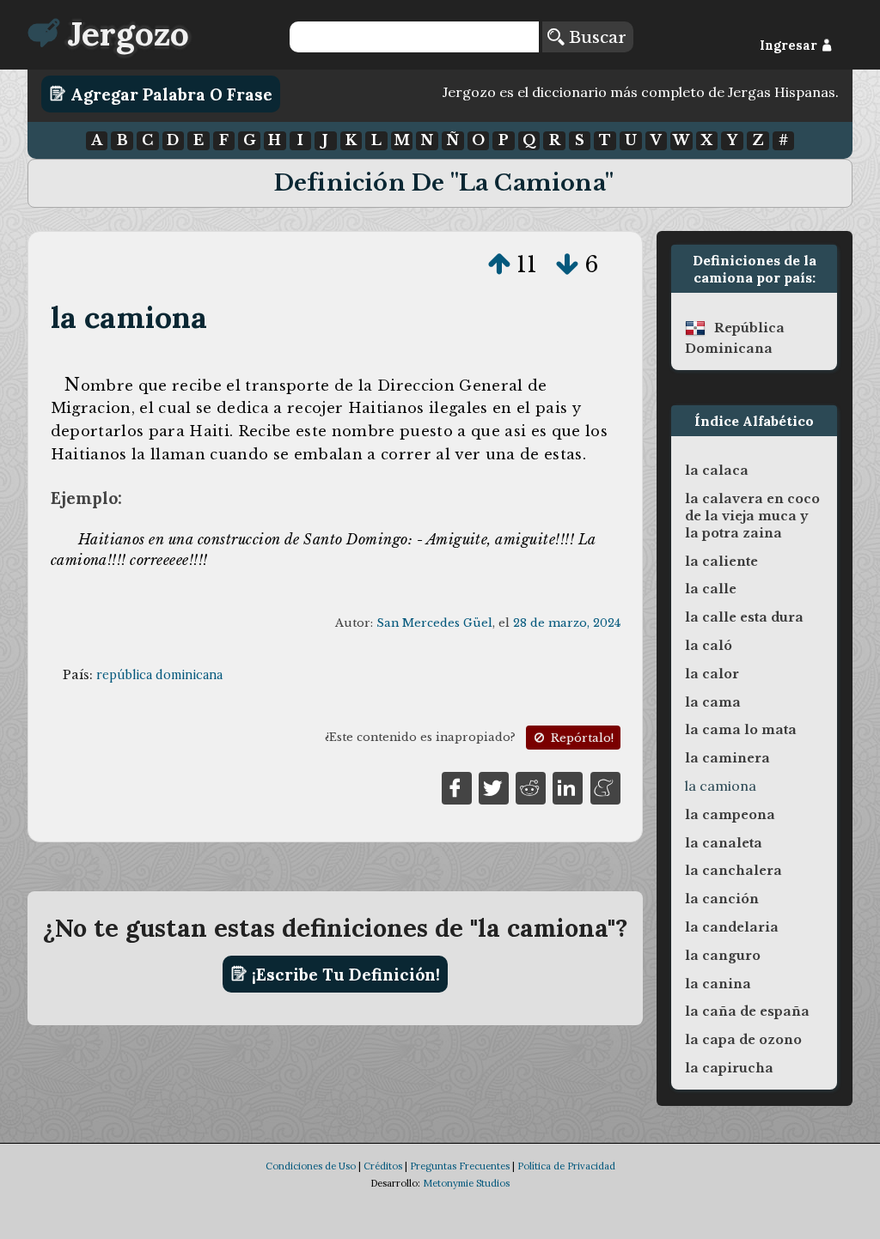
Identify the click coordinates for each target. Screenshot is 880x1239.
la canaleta (723, 843)
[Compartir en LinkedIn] (568, 786)
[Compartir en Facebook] (457, 786)
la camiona (129, 317)
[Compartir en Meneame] (605, 786)
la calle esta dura (744, 617)
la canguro (723, 955)
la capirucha (729, 1068)
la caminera (727, 758)
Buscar (595, 37)
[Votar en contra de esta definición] (567, 264)
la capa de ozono (743, 1040)
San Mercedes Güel (434, 622)
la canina (718, 984)
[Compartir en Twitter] (494, 786)
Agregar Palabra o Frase (169, 93)
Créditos (383, 1166)
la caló (708, 645)
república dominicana (159, 675)
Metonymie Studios (466, 1183)
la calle (710, 589)
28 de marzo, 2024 (566, 622)
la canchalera (733, 870)
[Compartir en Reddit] (531, 786)
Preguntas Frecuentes (460, 1166)
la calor (712, 674)
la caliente (721, 561)
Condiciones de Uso (311, 1166)
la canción (722, 899)
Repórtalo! (580, 738)
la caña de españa (747, 1011)
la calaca (717, 470)
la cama (713, 702)
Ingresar (790, 45)
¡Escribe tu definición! (344, 973)
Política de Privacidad (566, 1166)
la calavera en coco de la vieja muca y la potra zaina (752, 516)
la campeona (730, 815)
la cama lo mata (741, 730)
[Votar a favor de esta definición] (499, 264)
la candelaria (732, 927)
